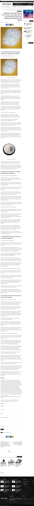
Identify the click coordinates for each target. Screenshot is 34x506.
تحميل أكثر (28, 39)
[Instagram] (2, 1)
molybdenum (7, 432)
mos (10, 432)
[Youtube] (6, 1)
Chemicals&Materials (6, 9)
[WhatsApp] (13, 25)
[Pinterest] (11, 25)
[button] (32, 7)
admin (7, 22)
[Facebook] (1, 1)
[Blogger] (24, 499)
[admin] (4, 451)
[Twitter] (3, 1)
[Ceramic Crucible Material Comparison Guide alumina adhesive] (11, 461)
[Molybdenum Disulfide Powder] (11, 67)
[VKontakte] (32, 499)
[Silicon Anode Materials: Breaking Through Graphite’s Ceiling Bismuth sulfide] (4, 461)
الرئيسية (2, 9)
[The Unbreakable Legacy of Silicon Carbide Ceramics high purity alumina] (18, 461)
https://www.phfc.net (10, 452)
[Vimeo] (4, 1)
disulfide (4, 432)
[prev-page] (1, 468)
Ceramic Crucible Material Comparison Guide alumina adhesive (11, 465)
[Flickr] (28, 499)
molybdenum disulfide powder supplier (7, 394)
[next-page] (2, 468)
